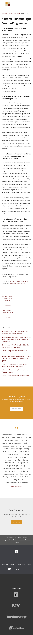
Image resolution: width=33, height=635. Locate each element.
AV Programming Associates (8, 4)
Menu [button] (29, 4)
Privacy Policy (26, 564)
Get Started (16, 409)
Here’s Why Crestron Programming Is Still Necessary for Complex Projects (17, 540)
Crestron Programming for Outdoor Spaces (15, 375)
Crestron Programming (9, 13)
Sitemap (18, 564)
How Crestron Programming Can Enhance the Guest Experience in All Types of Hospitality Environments (16, 339)
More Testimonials (16, 486)
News (18, 13)
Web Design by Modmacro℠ (18, 569)
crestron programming (17, 283)
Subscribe (16, 522)
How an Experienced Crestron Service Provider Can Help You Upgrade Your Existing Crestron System (16, 358)
